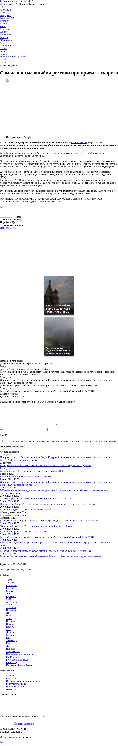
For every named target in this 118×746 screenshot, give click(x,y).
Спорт (3, 48)
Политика (11, 621)
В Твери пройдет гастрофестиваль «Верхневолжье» (27, 509)
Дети (2, 43)
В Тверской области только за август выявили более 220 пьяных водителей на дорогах (45, 465)
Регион (4, 23)
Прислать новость (15, 686)
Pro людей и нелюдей (17, 659)
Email (4, 435)
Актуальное (6, 10)
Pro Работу (11, 662)
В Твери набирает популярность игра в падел (24, 531)
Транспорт (5, 45)
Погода (4, 37)
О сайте (10, 675)
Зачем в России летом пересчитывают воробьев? (25, 476)
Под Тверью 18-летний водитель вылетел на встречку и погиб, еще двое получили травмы (47, 504)
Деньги (10, 632)
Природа (10, 648)
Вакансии (11, 689)
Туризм (10, 582)
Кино (9, 643)
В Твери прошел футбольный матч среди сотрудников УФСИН (33, 471)
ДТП (8, 613)
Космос (10, 626)
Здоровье (5, 54)
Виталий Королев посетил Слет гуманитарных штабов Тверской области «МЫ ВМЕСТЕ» (47, 537)
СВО (8, 629)
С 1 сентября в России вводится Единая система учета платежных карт (37, 498)
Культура (4, 29)
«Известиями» (79, 142)
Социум (4, 32)
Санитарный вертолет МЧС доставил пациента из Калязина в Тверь (36, 526)
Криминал (5, 34)
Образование (7, 40)
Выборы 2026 (7, 18)
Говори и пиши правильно (14, 56)
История (10, 615)
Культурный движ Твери (19, 665)
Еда (8, 637)
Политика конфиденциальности (99, 441)
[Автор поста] (6, 216)
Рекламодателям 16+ (17, 684)
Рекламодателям (8, 1)
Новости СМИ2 (8, 227)
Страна (4, 62)
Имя (3, 429)
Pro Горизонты (14, 657)
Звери (3, 51)
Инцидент (5, 15)
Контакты (11, 678)
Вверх (3, 742)
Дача (8, 646)
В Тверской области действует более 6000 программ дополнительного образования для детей (49, 520)
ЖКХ (3, 26)
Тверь (3, 12)
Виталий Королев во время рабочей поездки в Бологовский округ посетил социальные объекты (50, 556)
